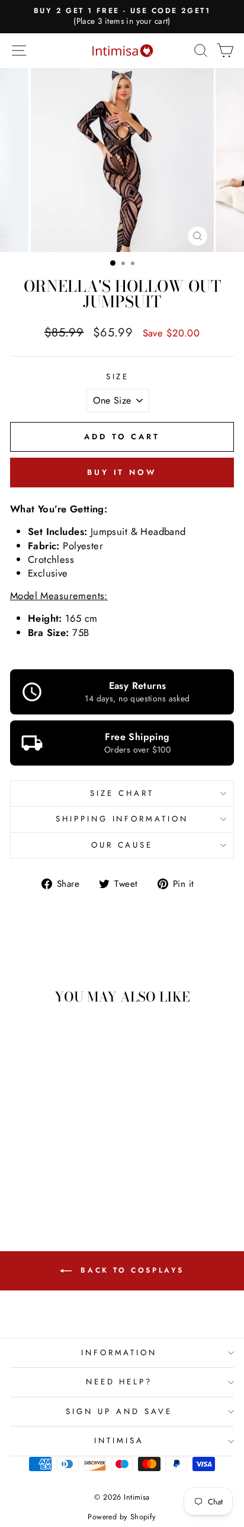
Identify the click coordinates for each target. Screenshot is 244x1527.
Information (119, 1352)
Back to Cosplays (130, 1270)
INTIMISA (119, 1440)
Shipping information (122, 818)
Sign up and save (119, 1411)
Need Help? (119, 1381)
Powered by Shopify (122, 1517)
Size (118, 376)
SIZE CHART (122, 793)
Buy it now (122, 472)
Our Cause (122, 845)
